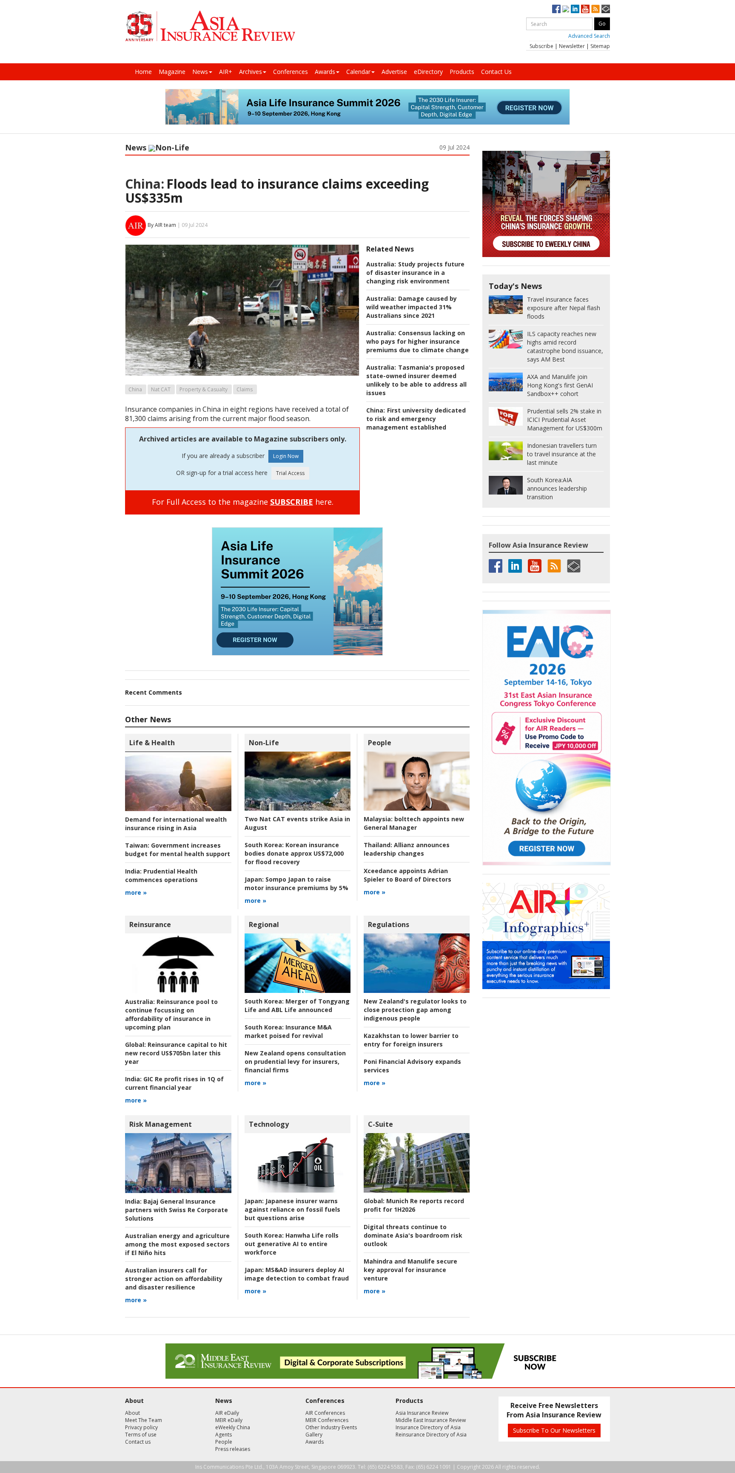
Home (143, 72)
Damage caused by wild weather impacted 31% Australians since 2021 (411, 306)
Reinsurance (150, 924)
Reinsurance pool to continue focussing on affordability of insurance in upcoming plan (171, 1014)
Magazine (172, 72)
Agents (223, 1434)
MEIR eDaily (228, 1420)
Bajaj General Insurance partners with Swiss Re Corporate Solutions (176, 1209)
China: (144, 183)
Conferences (290, 72)
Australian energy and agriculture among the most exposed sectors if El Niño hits (177, 1244)
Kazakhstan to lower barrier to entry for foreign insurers (411, 1040)
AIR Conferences (325, 1412)
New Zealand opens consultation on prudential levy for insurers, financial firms (295, 1061)
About (132, 1412)
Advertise (394, 72)
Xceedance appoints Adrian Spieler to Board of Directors (407, 875)
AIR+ (225, 72)
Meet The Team (143, 1420)
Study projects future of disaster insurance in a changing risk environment (415, 272)
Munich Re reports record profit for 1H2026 (414, 1205)
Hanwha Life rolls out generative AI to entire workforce (292, 1243)
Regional (264, 924)
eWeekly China (232, 1427)
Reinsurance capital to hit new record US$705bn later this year (176, 1053)
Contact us (138, 1441)
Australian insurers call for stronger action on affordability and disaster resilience (173, 1278)
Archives (250, 72)
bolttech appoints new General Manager (414, 823)
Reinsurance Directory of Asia (431, 1434)
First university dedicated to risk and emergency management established (416, 418)
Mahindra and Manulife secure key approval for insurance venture (410, 1269)
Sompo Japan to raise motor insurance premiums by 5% (296, 883)
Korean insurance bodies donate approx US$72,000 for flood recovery (294, 853)
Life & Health (152, 742)
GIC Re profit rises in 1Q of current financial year (174, 1083)
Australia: (381, 264)
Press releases (232, 1449)
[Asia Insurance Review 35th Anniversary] (210, 26)
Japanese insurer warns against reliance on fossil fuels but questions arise (292, 1209)
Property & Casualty (203, 389)
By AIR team (162, 225)
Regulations (388, 924)
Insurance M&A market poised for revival (288, 1031)
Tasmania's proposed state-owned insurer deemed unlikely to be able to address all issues (416, 380)
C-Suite (380, 1124)
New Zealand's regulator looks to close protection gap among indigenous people (415, 1009)
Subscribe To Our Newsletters (554, 1430)
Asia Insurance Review (422, 1412)
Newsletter (572, 46)
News (200, 72)
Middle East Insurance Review (431, 1420)
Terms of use (141, 1434)
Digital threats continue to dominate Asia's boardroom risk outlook (413, 1235)
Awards (325, 72)
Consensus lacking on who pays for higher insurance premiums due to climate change (417, 341)
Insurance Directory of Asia (428, 1427)
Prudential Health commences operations (161, 875)
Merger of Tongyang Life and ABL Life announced (297, 1005)
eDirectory (428, 72)
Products (462, 72)
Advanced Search (589, 36)
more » (136, 892)
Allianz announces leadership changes (407, 849)
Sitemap (600, 46)
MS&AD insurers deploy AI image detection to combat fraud (297, 1274)
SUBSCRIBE (291, 502)
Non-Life (172, 147)
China (135, 389)
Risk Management (160, 1124)
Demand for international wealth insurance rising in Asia (176, 823)
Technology (269, 1124)
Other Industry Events (331, 1427)
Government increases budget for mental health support (177, 849)
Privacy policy (141, 1427)
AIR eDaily (227, 1412)
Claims (244, 389)
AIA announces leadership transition (557, 488)
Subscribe (541, 46)
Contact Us (496, 72)
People (379, 742)
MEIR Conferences (326, 1420)
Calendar (358, 72)
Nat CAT (161, 389)
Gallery (313, 1434)
